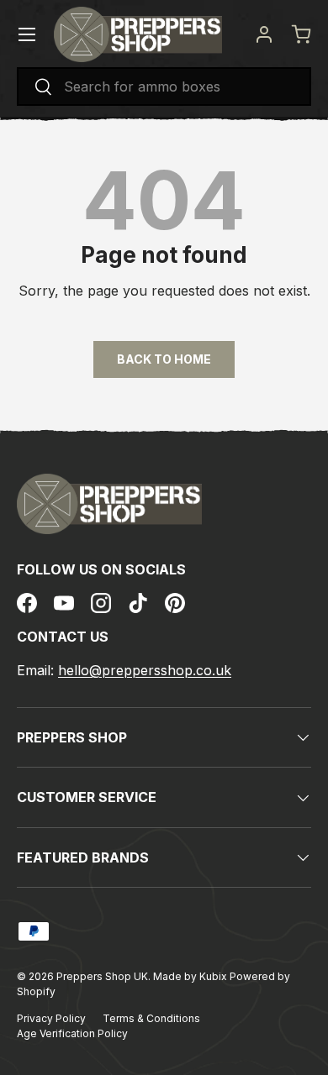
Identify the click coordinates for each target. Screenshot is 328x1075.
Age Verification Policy (72, 1033)
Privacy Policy (51, 1018)
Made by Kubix (191, 976)
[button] (301, 34)
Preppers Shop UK (102, 976)
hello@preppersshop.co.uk (144, 670)
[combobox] (164, 86)
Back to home (164, 359)
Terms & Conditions (151, 1018)
